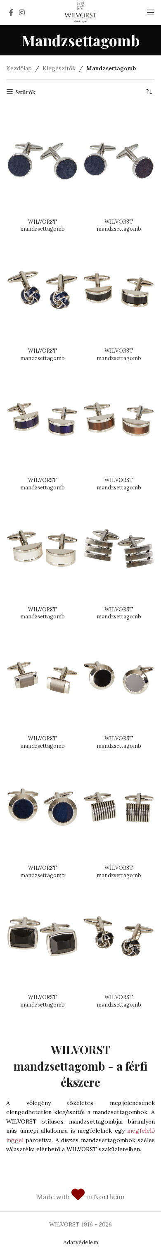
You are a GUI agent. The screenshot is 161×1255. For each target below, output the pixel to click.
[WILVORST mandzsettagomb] (42, 161)
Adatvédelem (80, 1242)
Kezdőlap (19, 68)
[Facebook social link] (11, 12)
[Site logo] (81, 12)
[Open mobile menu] (150, 12)
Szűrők (25, 91)
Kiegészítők (59, 68)
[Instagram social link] (21, 12)
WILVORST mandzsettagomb (42, 225)
